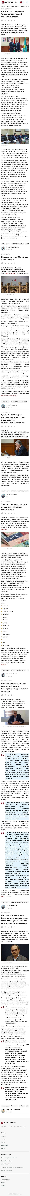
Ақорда (16, 6)
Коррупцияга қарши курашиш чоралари (12, 1167)
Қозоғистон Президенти (19, 491)
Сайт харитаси (5, 1179)
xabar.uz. (4, 529)
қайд (2, 896)
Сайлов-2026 (10, 6)
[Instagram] (2, 21)
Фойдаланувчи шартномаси (9, 1158)
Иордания (5, 243)
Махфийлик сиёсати (7, 1161)
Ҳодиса (3, 1136)
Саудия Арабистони (18, 670)
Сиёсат (21, 1106)
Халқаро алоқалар (17, 243)
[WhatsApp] (5, 21)
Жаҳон (3, 1148)
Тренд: (3, 6)
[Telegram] (8, 21)
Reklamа (3, 1186)
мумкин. (3, 664)
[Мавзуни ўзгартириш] (22, 2)
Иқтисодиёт (4, 1145)
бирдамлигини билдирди (9, 395)
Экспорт (14, 1106)
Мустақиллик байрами (19, 401)
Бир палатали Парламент (19, 902)
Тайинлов (22, 6)
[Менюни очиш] (27, 2)
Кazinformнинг (10, 273)
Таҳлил (3, 1142)
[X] (15, 21)
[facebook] (11, 1126)
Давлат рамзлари (6, 1164)
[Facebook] (11, 21)
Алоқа (3, 1182)
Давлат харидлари (6, 1170)
